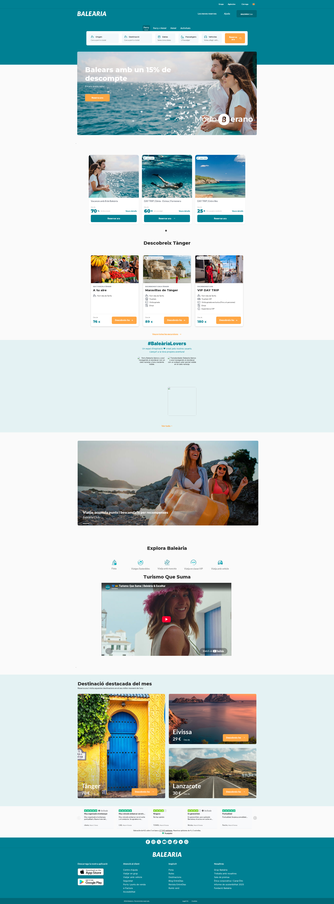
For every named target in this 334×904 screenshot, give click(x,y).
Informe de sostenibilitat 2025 (229, 884)
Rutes (171, 873)
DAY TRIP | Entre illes (207, 201)
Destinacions (175, 877)
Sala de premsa (221, 877)
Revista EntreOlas (177, 884)
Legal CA (185, 901)
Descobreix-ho (142, 791)
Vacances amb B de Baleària (104, 201)
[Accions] (253, 4)
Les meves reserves (207, 13)
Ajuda (227, 13)
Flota (171, 870)
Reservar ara (114, 218)
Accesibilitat (129, 891)
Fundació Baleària (222, 888)
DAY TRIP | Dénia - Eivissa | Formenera (162, 201)
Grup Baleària (220, 870)
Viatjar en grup (130, 873)
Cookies (194, 901)
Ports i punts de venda (134, 884)
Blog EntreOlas (176, 880)
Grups (221, 4)
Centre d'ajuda (130, 870)
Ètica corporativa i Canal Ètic (228, 880)
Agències (231, 4)
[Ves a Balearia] (92, 13)
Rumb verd (174, 888)
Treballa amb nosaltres (225, 873)
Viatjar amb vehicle (132, 877)
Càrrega (245, 4)
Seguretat (128, 880)
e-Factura (128, 888)
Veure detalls (131, 211)
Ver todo (166, 426)
